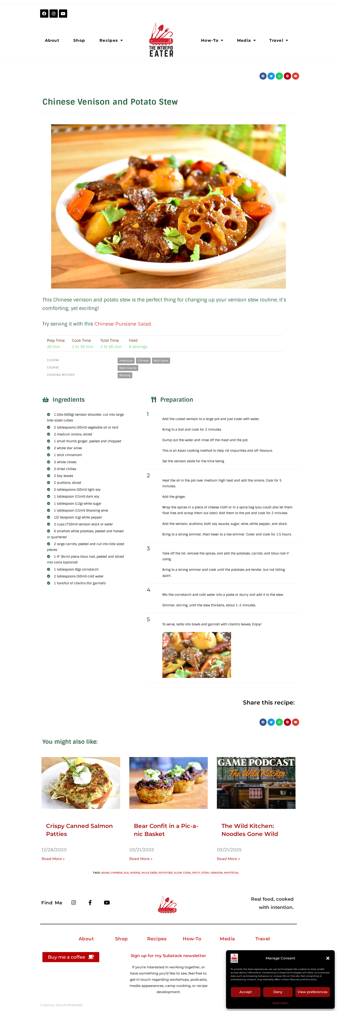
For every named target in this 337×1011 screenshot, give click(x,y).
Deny (277, 992)
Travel (276, 40)
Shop (79, 40)
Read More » (53, 859)
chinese (116, 872)
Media (244, 40)
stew (205, 872)
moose (135, 872)
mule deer (149, 872)
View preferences (313, 992)
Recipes (108, 40)
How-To (209, 40)
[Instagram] (54, 13)
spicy (196, 872)
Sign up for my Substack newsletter (168, 955)
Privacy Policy (280, 1002)
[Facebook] (44, 13)
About (52, 40)
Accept (245, 992)
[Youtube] (63, 13)
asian (105, 872)
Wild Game (161, 360)
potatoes (165, 872)
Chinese (143, 360)
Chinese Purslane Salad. (123, 324)
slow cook (182, 872)
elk (126, 872)
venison (216, 872)
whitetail (231, 872)
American (126, 360)
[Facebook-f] (90, 902)
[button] (328, 958)
